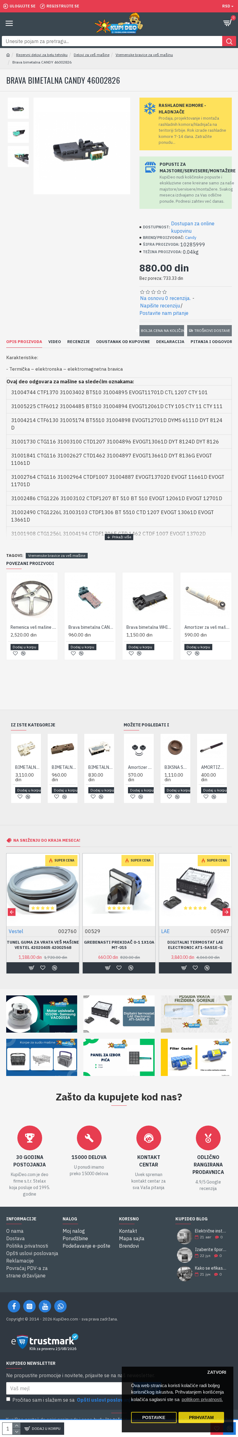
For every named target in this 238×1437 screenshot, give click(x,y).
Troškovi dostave (212, 330)
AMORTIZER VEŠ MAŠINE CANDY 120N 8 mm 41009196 (213, 767)
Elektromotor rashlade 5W (119, 942)
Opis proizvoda (24, 341)
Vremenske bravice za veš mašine (56, 555)
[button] (11, 912)
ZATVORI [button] (216, 1372)
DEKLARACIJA (170, 341)
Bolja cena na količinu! (162, 330)
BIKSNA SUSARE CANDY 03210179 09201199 (177, 767)
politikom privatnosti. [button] (202, 1399)
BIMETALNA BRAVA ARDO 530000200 (64, 767)
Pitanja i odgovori (212, 341)
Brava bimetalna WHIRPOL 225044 (149, 627)
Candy (190, 237)
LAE (13, 931)
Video (54, 341)
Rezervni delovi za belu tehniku (42, 54)
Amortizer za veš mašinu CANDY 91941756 (140, 767)
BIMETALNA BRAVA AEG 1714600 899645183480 (100, 767)
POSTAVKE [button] (153, 1417)
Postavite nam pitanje (163, 313)
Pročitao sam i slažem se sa (72, 1400)
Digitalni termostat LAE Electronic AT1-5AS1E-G (43, 945)
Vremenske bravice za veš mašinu (144, 54)
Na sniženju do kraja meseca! (46, 840)
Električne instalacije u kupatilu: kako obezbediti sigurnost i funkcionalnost (211, 1231)
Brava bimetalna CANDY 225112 (91, 627)
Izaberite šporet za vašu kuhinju (211, 1249)
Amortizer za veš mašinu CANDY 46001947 (207, 627)
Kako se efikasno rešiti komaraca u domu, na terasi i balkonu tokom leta (211, 1268)
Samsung (171, 931)
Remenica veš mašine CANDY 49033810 (33, 627)
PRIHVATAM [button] (201, 1417)
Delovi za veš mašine (91, 54)
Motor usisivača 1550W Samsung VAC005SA (195, 945)
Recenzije (78, 341)
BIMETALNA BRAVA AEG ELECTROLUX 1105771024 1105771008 (27, 767)
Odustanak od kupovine (123, 341)
